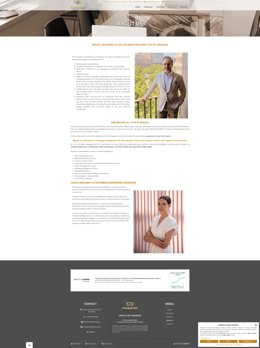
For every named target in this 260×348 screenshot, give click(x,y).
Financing (148, 7)
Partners (160, 7)
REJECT (228, 341)
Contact (184, 7)
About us (172, 7)
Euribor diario (175, 286)
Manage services (206, 338)
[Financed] (78, 5)
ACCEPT (209, 341)
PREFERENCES (247, 341)
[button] (256, 325)
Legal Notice (237, 345)
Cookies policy (220, 345)
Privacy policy (229, 345)
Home (137, 7)
